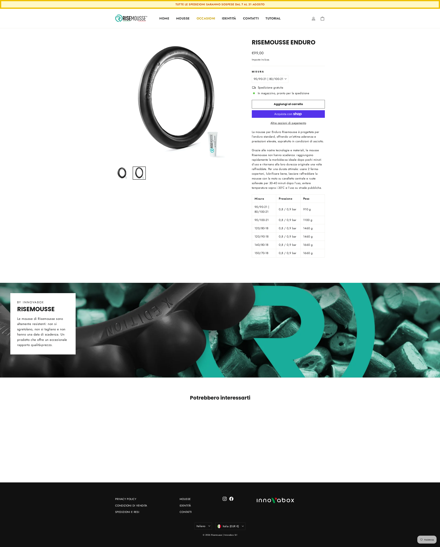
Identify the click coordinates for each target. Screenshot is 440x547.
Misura (258, 71)
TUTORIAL (273, 18)
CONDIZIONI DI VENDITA (131, 506)
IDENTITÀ (229, 18)
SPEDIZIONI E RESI (127, 512)
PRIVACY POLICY (125, 499)
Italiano (200, 526)
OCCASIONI (206, 18)
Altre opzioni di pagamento (288, 123)
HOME (164, 18)
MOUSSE (183, 18)
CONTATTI (251, 18)
